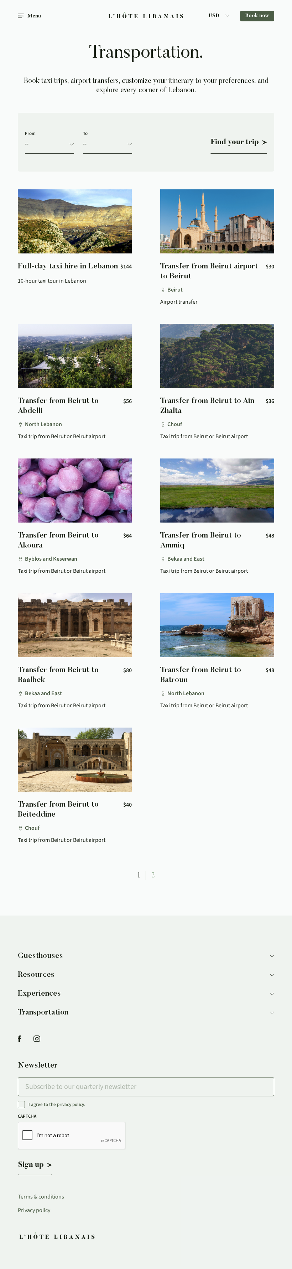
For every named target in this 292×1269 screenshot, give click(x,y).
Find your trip (235, 142)
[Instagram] (36, 1039)
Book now (257, 16)
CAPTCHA (27, 1116)
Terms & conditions (41, 1197)
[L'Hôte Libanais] (146, 16)
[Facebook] (19, 1039)
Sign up (31, 1165)
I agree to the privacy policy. (56, 1105)
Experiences (39, 994)
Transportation (43, 1013)
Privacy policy (34, 1210)
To (85, 133)
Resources (36, 975)
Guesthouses (40, 956)
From (30, 133)
